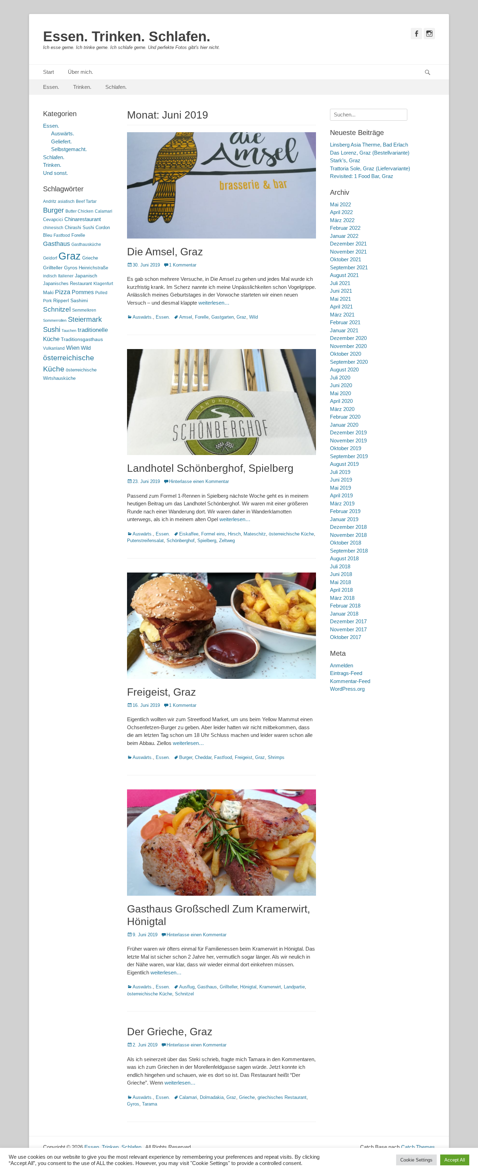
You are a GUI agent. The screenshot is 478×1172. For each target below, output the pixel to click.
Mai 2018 (340, 582)
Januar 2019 (344, 519)
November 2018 (348, 535)
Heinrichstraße (93, 267)
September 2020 (349, 362)
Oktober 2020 (345, 354)
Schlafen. (116, 87)
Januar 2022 (344, 236)
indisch (50, 276)
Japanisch (86, 275)
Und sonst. (55, 173)
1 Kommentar (182, 265)
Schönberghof (181, 540)
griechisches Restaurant (282, 1097)
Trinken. (82, 87)
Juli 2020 (340, 378)
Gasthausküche (86, 244)
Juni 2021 (341, 291)
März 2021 (342, 315)
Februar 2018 (345, 606)
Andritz (49, 201)
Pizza (62, 292)
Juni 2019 (341, 480)
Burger (185, 757)
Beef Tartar (86, 201)
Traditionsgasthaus (82, 339)
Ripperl (61, 300)
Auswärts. (143, 317)
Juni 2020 (341, 385)
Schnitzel (184, 993)
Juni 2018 (341, 574)
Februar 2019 (345, 511)
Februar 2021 (345, 322)
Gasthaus (207, 986)
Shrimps (276, 757)
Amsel (185, 317)
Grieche (247, 1097)
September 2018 (349, 551)
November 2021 (348, 252)
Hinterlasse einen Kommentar (199, 481)
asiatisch (66, 201)
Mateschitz (255, 534)
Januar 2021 (344, 330)
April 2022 (341, 212)
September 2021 (349, 267)
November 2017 (348, 629)
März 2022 (342, 220)
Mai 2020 (340, 393)
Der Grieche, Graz (169, 1031)
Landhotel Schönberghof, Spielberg (210, 468)
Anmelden (341, 665)
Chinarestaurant (82, 219)
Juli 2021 (340, 283)
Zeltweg (227, 540)
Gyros (133, 1104)
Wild (253, 317)
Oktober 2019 (345, 448)
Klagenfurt (103, 283)
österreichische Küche (291, 534)
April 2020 (341, 401)
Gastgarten (222, 317)
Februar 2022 (345, 228)
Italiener (65, 276)
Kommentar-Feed (350, 681)
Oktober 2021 (345, 259)
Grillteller (228, 986)
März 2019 (342, 503)
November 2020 (348, 346)
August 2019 (344, 464)
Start (48, 72)
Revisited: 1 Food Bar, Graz (361, 176)
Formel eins (213, 534)
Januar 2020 (344, 425)
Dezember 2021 (348, 244)
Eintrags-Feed (346, 673)
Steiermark (85, 319)
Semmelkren (84, 310)
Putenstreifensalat (145, 540)
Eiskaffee (188, 534)
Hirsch (234, 534)
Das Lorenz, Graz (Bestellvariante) (369, 153)
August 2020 (344, 369)
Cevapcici (53, 219)
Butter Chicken (79, 211)
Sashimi (79, 300)
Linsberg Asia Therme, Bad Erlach (369, 145)
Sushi (51, 329)
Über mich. (80, 72)
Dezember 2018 (348, 527)
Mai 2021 (340, 299)
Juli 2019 (340, 472)
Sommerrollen (54, 320)
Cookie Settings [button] (416, 1160)
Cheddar (203, 757)
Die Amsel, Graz (165, 251)
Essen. (51, 87)
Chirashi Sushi (79, 227)
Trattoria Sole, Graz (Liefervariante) (370, 168)
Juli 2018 (340, 566)
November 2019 (348, 440)
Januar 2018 (344, 614)
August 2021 (344, 275)
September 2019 (349, 456)
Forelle (202, 317)
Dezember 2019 (348, 432)
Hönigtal (248, 986)
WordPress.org (347, 689)
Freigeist (243, 757)
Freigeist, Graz (161, 692)
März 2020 (342, 409)
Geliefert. (61, 141)
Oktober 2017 (345, 637)
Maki (48, 292)
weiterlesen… (214, 303)
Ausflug (187, 986)
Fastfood (223, 757)
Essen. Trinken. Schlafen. (126, 36)
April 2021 (341, 307)
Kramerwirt (270, 986)
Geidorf (50, 258)
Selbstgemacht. (69, 149)
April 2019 (341, 495)
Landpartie (294, 986)
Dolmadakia (212, 1097)
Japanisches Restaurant (67, 283)
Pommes (83, 292)
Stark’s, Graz (345, 160)
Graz (241, 317)
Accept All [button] (454, 1160)
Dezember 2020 (348, 338)
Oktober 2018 (345, 543)
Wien (72, 348)
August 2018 (344, 558)
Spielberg (206, 540)
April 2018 (341, 590)
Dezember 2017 (348, 621)
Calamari (188, 1097)
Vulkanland (54, 348)
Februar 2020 (345, 417)
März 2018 (342, 598)
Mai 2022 (340, 204)
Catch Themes (418, 1147)
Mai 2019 (340, 488)
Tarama (149, 1104)
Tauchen (69, 330)
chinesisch (53, 227)
